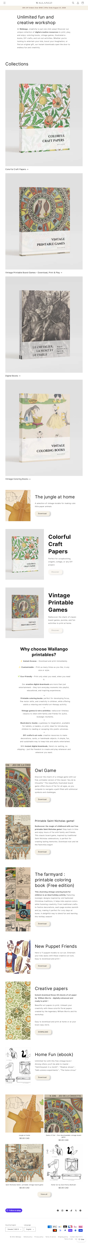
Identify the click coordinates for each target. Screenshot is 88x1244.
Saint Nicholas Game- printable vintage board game (24, 1185)
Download (42, 513)
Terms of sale (68, 1239)
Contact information (76, 1237)
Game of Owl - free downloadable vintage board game (63, 1136)
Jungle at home (24, 1135)
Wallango (19, 1237)
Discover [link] (55, 572)
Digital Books (11, 376)
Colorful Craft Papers (15, 169)
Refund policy (28, 1237)
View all (44, 1194)
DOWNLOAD (43, 1032)
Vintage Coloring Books (16, 479)
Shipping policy (63, 1237)
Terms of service (51, 1237)
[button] (4, 3)
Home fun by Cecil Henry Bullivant (63, 1185)
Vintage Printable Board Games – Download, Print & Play (32, 272)
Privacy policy (38, 1237)
